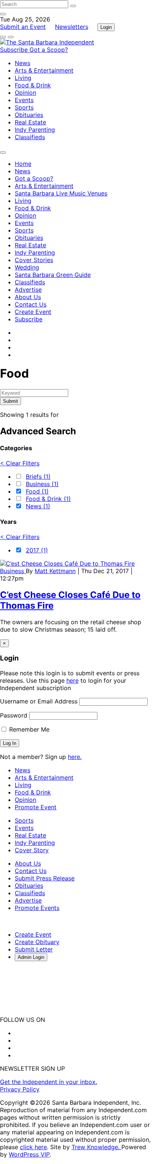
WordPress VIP (29, 1154)
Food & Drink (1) (48, 498)
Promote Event (35, 807)
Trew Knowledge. (96, 1147)
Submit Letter (34, 949)
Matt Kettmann (55, 571)
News (22, 63)
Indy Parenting (35, 129)
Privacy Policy (19, 1089)
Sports (24, 107)
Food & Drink (33, 85)
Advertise (28, 289)
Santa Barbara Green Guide (53, 274)
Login (106, 27)
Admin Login (31, 957)
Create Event (33, 311)
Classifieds (30, 137)
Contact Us (30, 304)
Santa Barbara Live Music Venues (61, 193)
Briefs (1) (38, 476)
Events (24, 100)
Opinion (25, 92)
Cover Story (32, 850)
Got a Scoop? (49, 49)
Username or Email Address (38, 701)
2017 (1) (37, 550)
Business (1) (42, 484)
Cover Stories (34, 260)
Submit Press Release (45, 878)
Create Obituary (37, 942)
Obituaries (29, 114)
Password (13, 715)
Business (13, 571)
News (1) (38, 506)
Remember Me (28, 729)
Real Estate (30, 122)
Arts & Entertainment (44, 70)
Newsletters (71, 26)
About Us (28, 297)
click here (33, 1147)
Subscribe (15, 49)
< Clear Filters (19, 463)
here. (75, 756)
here (72, 680)
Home (23, 163)
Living (23, 77)
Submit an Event (23, 26)
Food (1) (37, 491)
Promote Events (37, 908)
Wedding (27, 267)
